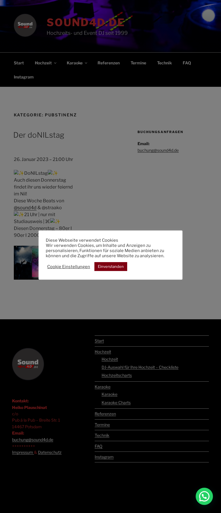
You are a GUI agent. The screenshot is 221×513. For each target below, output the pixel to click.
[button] (204, 496)
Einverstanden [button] (111, 266)
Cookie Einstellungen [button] (68, 266)
